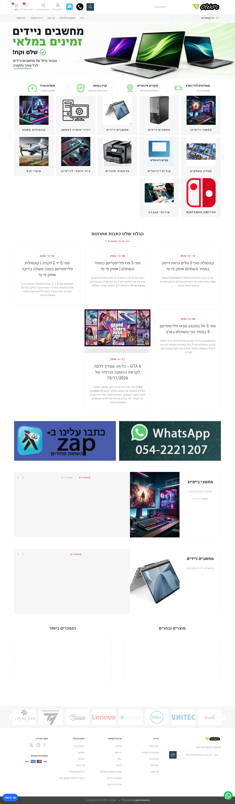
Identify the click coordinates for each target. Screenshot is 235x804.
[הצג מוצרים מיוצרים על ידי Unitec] (210, 717)
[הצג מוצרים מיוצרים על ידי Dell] (183, 717)
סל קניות (80, 765)
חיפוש (90, 7)
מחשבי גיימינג (201, 130)
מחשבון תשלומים (67, 17)
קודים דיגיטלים (159, 171)
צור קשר (51, 17)
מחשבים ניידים (117, 130)
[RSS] (31, 745)
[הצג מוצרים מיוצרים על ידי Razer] (156, 717)
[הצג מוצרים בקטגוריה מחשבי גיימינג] (201, 110)
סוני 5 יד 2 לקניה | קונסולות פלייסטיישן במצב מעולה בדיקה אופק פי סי (47, 269)
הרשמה (173, 755)
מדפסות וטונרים (117, 171)
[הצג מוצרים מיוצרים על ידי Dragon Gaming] (103, 717)
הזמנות (81, 752)
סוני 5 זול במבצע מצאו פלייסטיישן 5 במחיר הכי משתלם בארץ (188, 329)
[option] (210, 717)
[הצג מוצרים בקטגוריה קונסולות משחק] (34, 110)
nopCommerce (142, 800)
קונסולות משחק (34, 130)
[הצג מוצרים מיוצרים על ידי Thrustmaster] (77, 717)
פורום (119, 765)
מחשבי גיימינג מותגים (200, 492)
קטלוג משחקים (201, 171)
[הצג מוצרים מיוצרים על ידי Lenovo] (130, 717)
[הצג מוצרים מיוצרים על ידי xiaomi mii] (24, 717)
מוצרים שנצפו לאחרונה (110, 771)
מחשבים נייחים (159, 130)
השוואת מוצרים (42, 9)
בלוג (82, 17)
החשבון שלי (58, 9)
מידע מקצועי (36, 17)
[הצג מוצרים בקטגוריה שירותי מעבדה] (159, 192)
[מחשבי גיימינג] (155, 504)
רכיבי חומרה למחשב (75, 130)
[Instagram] (38, 745)
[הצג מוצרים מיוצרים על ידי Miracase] (50, 717)
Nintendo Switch (201, 212)
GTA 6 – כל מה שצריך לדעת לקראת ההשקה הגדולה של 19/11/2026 (117, 372)
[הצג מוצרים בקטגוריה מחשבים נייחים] (159, 110)
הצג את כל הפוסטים (119, 241)
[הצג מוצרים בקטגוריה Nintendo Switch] (201, 192)
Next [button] (18, 477)
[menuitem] (142, 746)
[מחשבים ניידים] (155, 581)
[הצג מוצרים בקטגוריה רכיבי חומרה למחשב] (76, 110)
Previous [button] (22, 477)
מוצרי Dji (34, 171)
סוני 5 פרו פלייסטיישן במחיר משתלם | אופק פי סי (117, 266)
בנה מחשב (21, 17)
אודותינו (155, 765)
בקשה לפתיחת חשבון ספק (72, 778)
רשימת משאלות (77, 771)
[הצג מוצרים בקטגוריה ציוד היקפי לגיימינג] (76, 151)
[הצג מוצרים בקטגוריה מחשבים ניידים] (117, 110)
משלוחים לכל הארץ (198, 86)
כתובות (81, 759)
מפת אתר (154, 746)
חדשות (118, 752)
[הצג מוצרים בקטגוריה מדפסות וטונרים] (117, 151)
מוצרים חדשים (114, 784)
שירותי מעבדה (159, 212)
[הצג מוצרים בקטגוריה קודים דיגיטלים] (159, 151)
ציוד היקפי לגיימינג (76, 171)
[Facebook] (44, 745)
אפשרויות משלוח (150, 752)
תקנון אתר (154, 759)
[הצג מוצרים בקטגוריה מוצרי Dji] (34, 151)
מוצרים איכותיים (147, 86)
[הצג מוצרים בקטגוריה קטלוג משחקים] (201, 151)
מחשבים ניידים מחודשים (200, 568)
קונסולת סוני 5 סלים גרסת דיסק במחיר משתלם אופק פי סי (188, 266)
